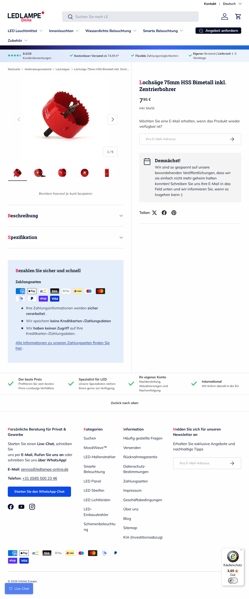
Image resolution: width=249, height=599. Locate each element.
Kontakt (210, 3)
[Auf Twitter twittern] (154, 213)
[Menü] (241, 551)
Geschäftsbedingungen (142, 500)
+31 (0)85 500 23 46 (39, 478)
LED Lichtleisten (97, 500)
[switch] (233, 580)
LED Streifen (94, 490)
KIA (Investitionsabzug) (143, 537)
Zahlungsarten (135, 481)
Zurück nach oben (124, 403)
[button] (238, 16)
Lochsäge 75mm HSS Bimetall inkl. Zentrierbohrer (101, 69)
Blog (127, 518)
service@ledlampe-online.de (44, 469)
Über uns (130, 509)
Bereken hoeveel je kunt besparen (65, 193)
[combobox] (130, 16)
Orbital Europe (27, 581)
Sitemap (130, 527)
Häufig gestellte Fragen (142, 438)
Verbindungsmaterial (38, 69)
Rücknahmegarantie (140, 457)
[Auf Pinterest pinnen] (174, 213)
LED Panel (92, 481)
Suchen (90, 438)
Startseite (14, 69)
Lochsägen (63, 69)
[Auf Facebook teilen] (164, 213)
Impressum (132, 490)
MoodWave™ (95, 447)
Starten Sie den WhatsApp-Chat (39, 491)
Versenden (132, 447)
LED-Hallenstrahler (100, 457)
